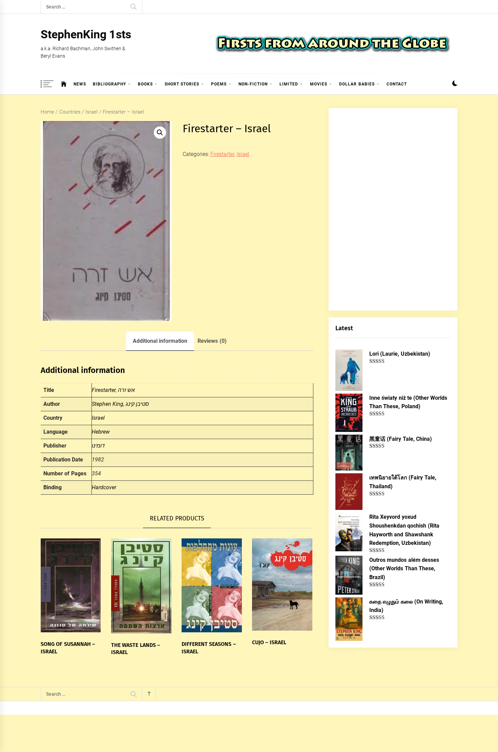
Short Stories (182, 84)
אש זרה (126, 390)
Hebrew (101, 432)
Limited (288, 84)
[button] (454, 84)
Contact (397, 84)
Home (47, 112)
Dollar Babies (356, 84)
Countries (70, 112)
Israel (91, 112)
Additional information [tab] (160, 341)
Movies (318, 84)
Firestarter (222, 154)
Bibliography (109, 84)
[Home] (64, 84)
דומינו (98, 445)
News (80, 84)
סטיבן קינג (137, 404)
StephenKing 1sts (86, 34)
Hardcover (104, 487)
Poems (219, 84)
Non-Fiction (253, 84)
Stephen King (107, 404)
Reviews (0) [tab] (212, 341)
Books (145, 84)
